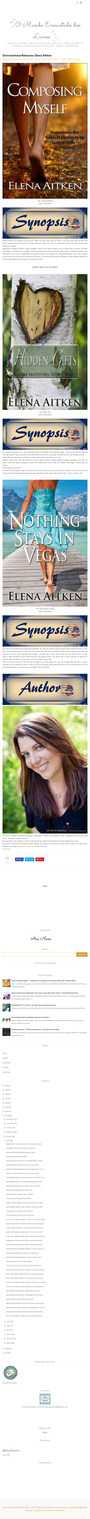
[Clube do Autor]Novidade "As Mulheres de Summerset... (26, 1282)
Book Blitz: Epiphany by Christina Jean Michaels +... (24, 1186)
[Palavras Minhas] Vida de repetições (19, 1190)
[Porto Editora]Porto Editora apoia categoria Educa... (24, 1316)
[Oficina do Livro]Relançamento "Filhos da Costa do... (25, 1244)
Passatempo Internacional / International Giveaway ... (24, 1240)
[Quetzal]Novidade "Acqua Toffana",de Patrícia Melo (24, 1207)
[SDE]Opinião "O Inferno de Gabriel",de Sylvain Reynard (34, 1005)
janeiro (9, 1343)
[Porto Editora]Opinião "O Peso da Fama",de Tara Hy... (25, 1228)
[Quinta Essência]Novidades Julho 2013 (19, 1299)
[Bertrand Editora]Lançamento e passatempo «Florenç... (26, 1307)
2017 (6, 1098)
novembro (10, 1123)
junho (9, 1321)
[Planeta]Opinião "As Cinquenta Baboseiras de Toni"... (25, 1182)
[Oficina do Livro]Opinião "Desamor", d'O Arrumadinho (25, 1270)
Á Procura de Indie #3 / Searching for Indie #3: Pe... (24, 1265)
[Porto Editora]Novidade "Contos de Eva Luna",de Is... (24, 1278)
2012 (6, 1348)
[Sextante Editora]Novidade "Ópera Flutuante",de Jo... (25, 1312)
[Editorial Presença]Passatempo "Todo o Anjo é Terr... (25, 1232)
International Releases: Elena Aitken (19, 1198)
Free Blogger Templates (54, 1510)
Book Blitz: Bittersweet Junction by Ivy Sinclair (22, 1165)
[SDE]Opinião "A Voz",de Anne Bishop (19, 1261)
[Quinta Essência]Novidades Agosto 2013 (20, 1152)
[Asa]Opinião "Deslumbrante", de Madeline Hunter (24, 1144)
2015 (6, 1107)
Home (5, 1053)
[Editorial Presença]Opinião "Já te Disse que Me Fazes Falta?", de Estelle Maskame (45, 993)
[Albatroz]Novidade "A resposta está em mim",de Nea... (25, 1303)
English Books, (66, 59)
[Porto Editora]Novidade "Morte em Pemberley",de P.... (25, 1274)
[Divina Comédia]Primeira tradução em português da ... (25, 1286)
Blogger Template (33, 1510)
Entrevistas (6, 1072)
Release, (76, 59)
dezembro (10, 1119)
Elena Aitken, (54, 59)
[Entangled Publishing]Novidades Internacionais (23, 1291)
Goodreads (7, 849)
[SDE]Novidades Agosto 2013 (16, 1156)
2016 (6, 1103)
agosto (9, 1136)
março (9, 1334)
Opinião (5, 1058)
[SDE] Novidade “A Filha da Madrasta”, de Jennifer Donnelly (35, 1029)
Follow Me (6, 1455)
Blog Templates (69, 1507)
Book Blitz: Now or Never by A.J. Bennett (20, 1148)
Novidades (6, 1063)
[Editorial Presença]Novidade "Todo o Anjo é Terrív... (24, 1257)
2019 (6, 1090)
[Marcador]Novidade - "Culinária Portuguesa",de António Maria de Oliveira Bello (44, 981)
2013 (6, 1116)
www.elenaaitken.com (27, 846)
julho (8, 1140)
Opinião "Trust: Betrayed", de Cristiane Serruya (22, 1173)
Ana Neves (16, 59)
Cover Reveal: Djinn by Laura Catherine (20, 1215)
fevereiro (10, 1339)
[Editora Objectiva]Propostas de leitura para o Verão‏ (24, 1203)
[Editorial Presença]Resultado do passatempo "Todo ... (25, 1169)
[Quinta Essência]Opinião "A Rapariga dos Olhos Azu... (25, 1295)
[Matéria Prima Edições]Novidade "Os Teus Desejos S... (25, 1249)
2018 (6, 1094)
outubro (9, 1128)
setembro (10, 1132)
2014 (6, 1111)
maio (8, 1326)
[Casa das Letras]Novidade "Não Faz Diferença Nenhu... (25, 1236)
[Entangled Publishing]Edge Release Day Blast (30, 1017)
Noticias (5, 1067)
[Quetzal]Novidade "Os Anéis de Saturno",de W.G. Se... (25, 1177)
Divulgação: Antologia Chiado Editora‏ (19, 1211)
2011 (6, 1353)
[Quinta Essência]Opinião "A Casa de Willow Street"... (24, 1161)
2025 (6, 1086)
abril (8, 1330)
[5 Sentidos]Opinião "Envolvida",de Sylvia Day (22, 1253)
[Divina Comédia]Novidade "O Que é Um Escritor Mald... (26, 1219)
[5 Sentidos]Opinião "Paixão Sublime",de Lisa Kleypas (25, 1223)
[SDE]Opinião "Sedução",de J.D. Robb (19, 1194)
